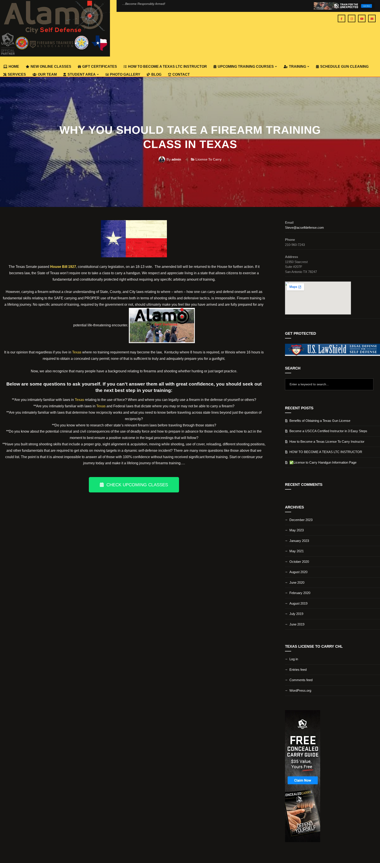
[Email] (372, 18)
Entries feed (298, 669)
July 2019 (296, 614)
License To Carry (208, 159)
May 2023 (296, 530)
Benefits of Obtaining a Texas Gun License (319, 420)
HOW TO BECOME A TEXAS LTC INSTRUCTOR (325, 452)
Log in (293, 659)
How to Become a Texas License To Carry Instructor (326, 441)
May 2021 (296, 551)
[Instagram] (351, 18)
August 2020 (298, 572)
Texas (76, 352)
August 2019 (298, 603)
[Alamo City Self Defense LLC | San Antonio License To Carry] (55, 28)
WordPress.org (300, 690)
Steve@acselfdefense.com (304, 227)
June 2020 (296, 582)
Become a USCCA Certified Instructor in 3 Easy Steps (328, 431)
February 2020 (299, 593)
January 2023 (299, 541)
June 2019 (296, 624)
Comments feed (300, 680)
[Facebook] (341, 18)
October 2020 (299, 561)
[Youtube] (361, 18)
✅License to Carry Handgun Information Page (322, 462)
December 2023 (300, 520)
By (173, 159)
